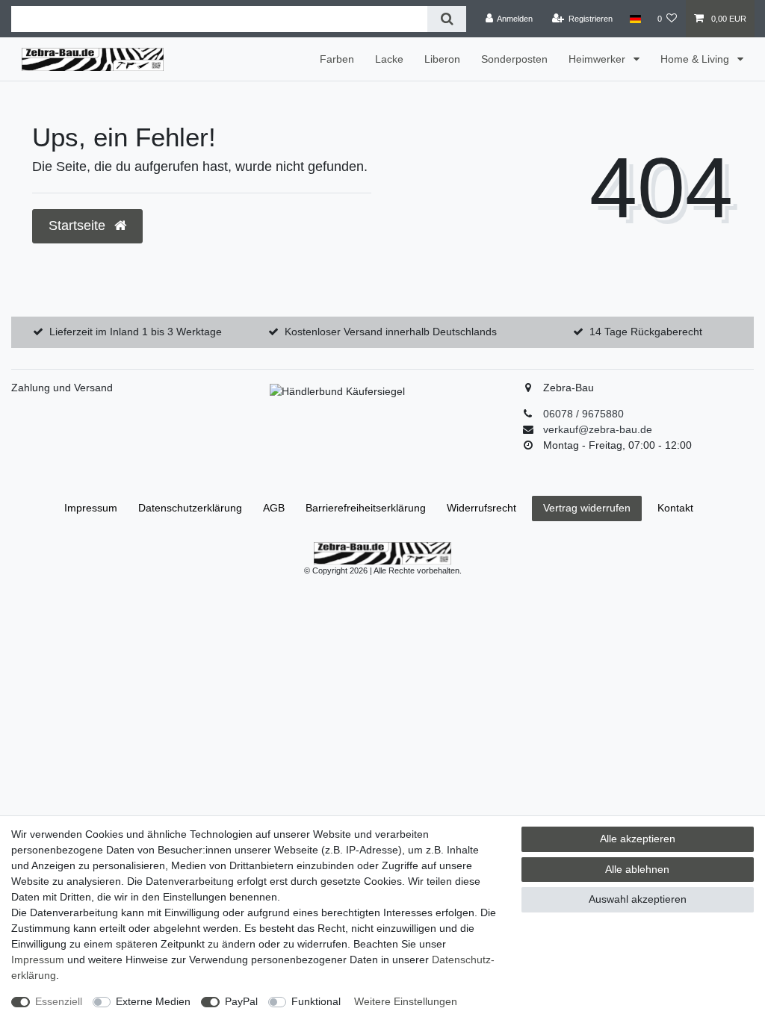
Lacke (389, 59)
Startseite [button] (79, 225)
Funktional (316, 1001)
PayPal (241, 1001)
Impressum (90, 508)
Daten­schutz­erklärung (190, 508)
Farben (337, 59)
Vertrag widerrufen (587, 508)
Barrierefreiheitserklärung (366, 508)
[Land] (634, 18)
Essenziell (58, 1001)
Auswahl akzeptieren (638, 899)
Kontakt (675, 508)
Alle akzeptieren (637, 839)
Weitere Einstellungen (405, 1001)
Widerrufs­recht (481, 508)
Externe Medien (153, 1001)
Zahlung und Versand (62, 388)
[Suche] (446, 19)
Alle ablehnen (637, 869)
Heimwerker (598, 59)
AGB (274, 508)
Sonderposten (514, 59)
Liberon (442, 59)
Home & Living (696, 59)
